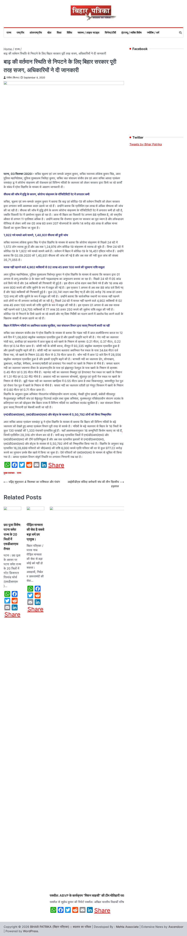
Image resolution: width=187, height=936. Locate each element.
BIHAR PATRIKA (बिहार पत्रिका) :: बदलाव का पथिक (60, 927)
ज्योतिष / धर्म (153, 32)
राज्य (9, 32)
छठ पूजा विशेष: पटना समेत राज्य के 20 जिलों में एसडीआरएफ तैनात (12, 537)
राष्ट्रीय (20, 32)
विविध (69, 32)
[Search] (180, 32)
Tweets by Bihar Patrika (145, 144)
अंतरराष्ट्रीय (36, 32)
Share (56, 465)
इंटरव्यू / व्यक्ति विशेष (131, 32)
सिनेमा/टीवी (110, 32)
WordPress (30, 931)
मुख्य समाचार (9, 473)
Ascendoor (175, 927)
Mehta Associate (128, 927)
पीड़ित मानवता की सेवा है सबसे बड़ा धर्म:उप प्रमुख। (35, 532)
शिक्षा (59, 32)
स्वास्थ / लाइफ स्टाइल (88, 32)
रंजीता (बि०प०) (13, 77)
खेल (49, 32)
